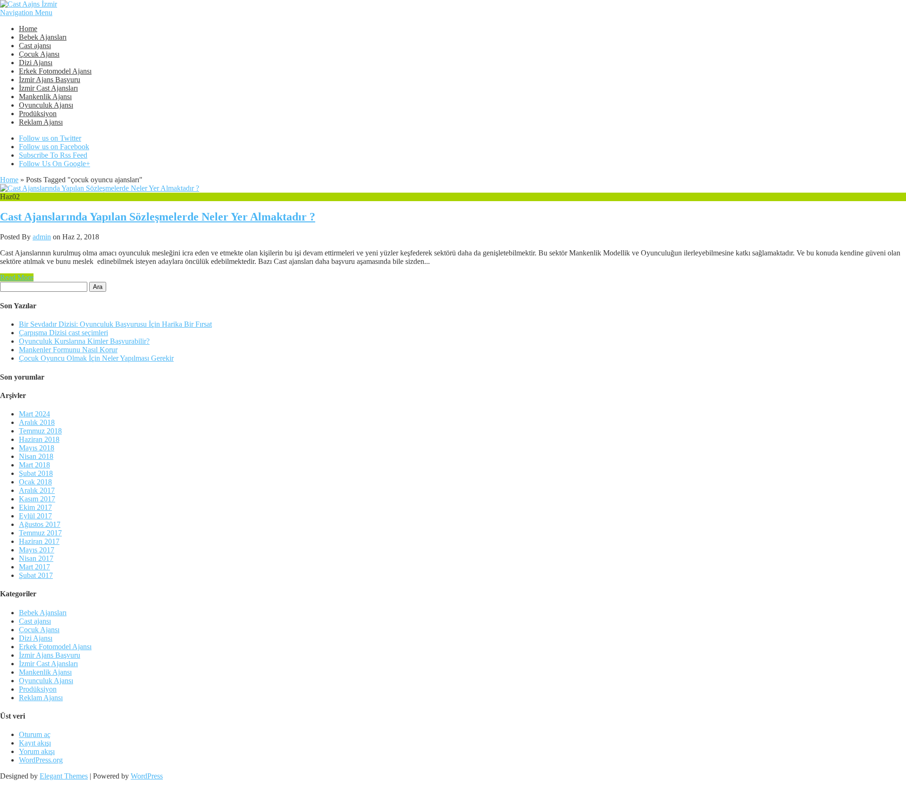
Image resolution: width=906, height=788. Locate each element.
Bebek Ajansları (43, 37)
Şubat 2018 (36, 473)
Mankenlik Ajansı (45, 97)
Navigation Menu (26, 12)
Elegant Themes (64, 776)
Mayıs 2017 (36, 550)
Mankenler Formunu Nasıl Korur (68, 350)
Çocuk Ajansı (39, 54)
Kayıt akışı (35, 743)
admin (42, 237)
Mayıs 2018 (36, 448)
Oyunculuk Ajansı (46, 105)
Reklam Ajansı (41, 122)
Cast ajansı (35, 46)
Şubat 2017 (36, 575)
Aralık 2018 (37, 422)
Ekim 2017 (35, 507)
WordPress (147, 776)
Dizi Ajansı (35, 63)
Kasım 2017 (37, 499)
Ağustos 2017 (39, 524)
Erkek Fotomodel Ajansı (55, 71)
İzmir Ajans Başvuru (49, 80)
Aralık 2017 (37, 490)
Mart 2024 (34, 414)
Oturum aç (34, 734)
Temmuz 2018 (40, 431)
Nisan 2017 (36, 558)
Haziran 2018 (39, 439)
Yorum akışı (37, 751)
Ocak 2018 (35, 482)
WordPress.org (41, 760)
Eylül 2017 (35, 516)
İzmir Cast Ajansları (48, 88)
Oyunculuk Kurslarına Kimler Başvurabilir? (84, 341)
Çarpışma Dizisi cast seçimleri (63, 333)
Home (28, 29)
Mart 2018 (34, 465)
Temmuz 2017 (40, 533)
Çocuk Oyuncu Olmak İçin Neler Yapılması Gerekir (96, 358)
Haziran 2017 (39, 541)
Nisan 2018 (36, 456)
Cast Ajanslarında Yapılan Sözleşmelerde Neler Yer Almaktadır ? (157, 217)
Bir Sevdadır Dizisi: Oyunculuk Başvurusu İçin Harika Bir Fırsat (115, 324)
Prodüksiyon (38, 114)
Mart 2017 (34, 567)
